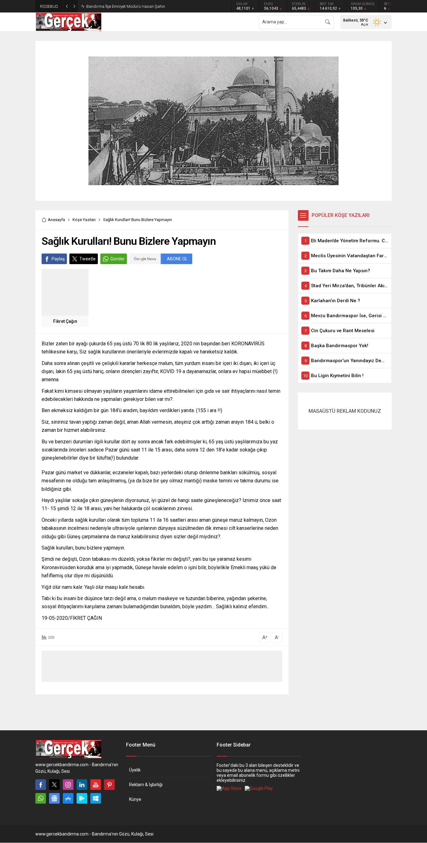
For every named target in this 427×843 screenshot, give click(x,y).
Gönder (117, 258)
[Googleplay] (82, 798)
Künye (135, 799)
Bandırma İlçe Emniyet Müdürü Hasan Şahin (125, 6)
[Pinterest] (109, 784)
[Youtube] (95, 784)
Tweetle (87, 258)
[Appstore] (68, 798)
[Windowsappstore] (95, 798)
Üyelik (135, 769)
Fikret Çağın (65, 321)
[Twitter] (54, 784)
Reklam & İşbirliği (146, 784)
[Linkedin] (82, 784)
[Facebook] (40, 784)
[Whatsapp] (40, 798)
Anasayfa (56, 219)
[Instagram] (68, 784)
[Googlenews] (54, 798)
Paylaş (58, 258)
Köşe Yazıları (84, 219)
